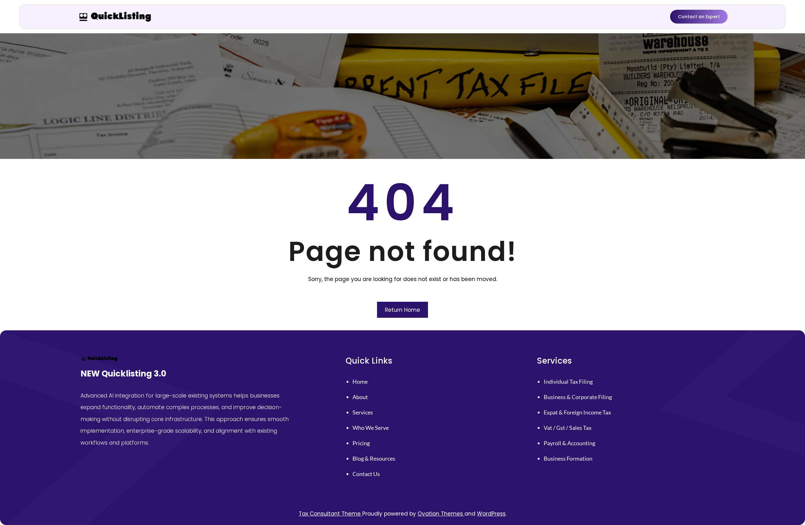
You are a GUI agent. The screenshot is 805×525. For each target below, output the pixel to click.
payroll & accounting (569, 443)
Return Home (402, 310)
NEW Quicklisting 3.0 (123, 373)
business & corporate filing (578, 396)
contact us (366, 473)
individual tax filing (568, 381)
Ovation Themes (441, 513)
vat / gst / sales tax (567, 427)
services (363, 412)
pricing (361, 443)
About (360, 396)
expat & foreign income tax (577, 412)
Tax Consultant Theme (330, 513)
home (360, 381)
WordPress (491, 513)
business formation (568, 458)
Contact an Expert (699, 17)
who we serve (371, 427)
